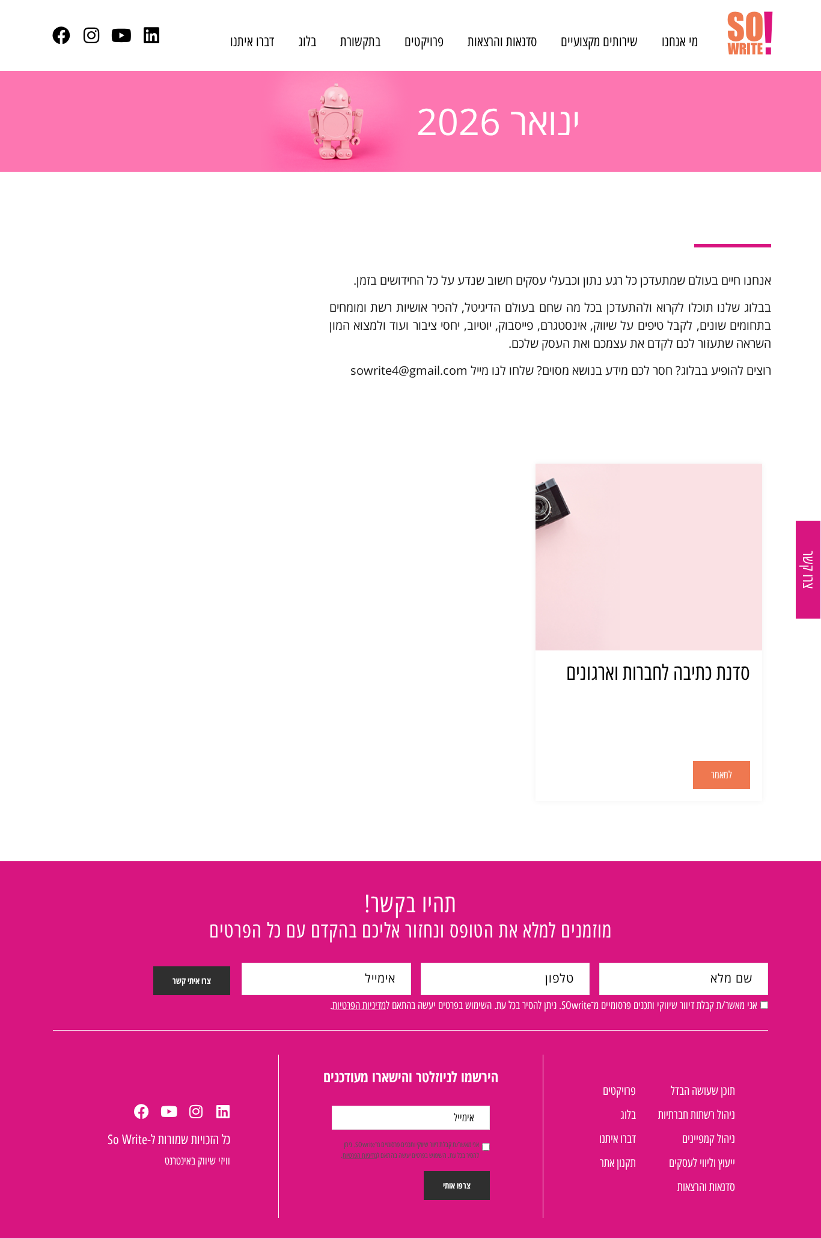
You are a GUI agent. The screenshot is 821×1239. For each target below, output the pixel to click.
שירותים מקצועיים (599, 41)
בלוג (307, 41)
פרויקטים (424, 41)
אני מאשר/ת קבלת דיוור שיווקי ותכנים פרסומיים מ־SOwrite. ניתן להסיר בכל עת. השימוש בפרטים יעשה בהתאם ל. (543, 1005)
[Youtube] (121, 35)
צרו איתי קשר (191, 980)
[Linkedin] (151, 35)
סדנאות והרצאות (502, 41)
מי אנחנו (680, 41)
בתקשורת (360, 41)
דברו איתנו (252, 41)
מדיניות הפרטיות (359, 1005)
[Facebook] (61, 35)
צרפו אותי (457, 1185)
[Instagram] (91, 35)
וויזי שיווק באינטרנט (197, 1161)
